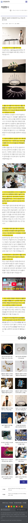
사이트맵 (24, 502)
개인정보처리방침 (18, 502)
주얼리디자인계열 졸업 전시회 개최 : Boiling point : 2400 (14, 494)
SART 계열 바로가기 (21, 509)
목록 (23, 482)
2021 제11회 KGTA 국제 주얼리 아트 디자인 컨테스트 (14, 489)
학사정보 (11, 502)
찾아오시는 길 (5, 502)
